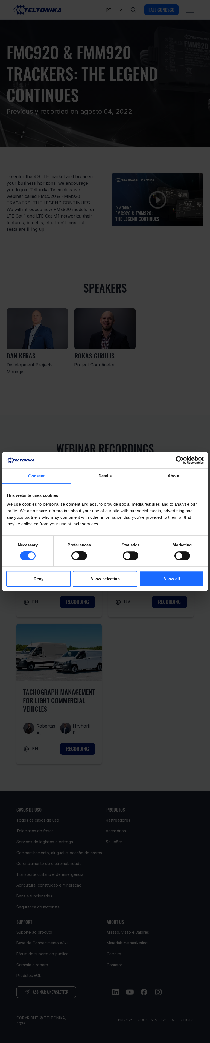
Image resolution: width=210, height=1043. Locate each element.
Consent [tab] (36, 476)
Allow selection (105, 578)
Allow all (171, 578)
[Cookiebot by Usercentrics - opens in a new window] (180, 460)
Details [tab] (105, 476)
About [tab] (174, 476)
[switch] (79, 555)
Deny (38, 578)
